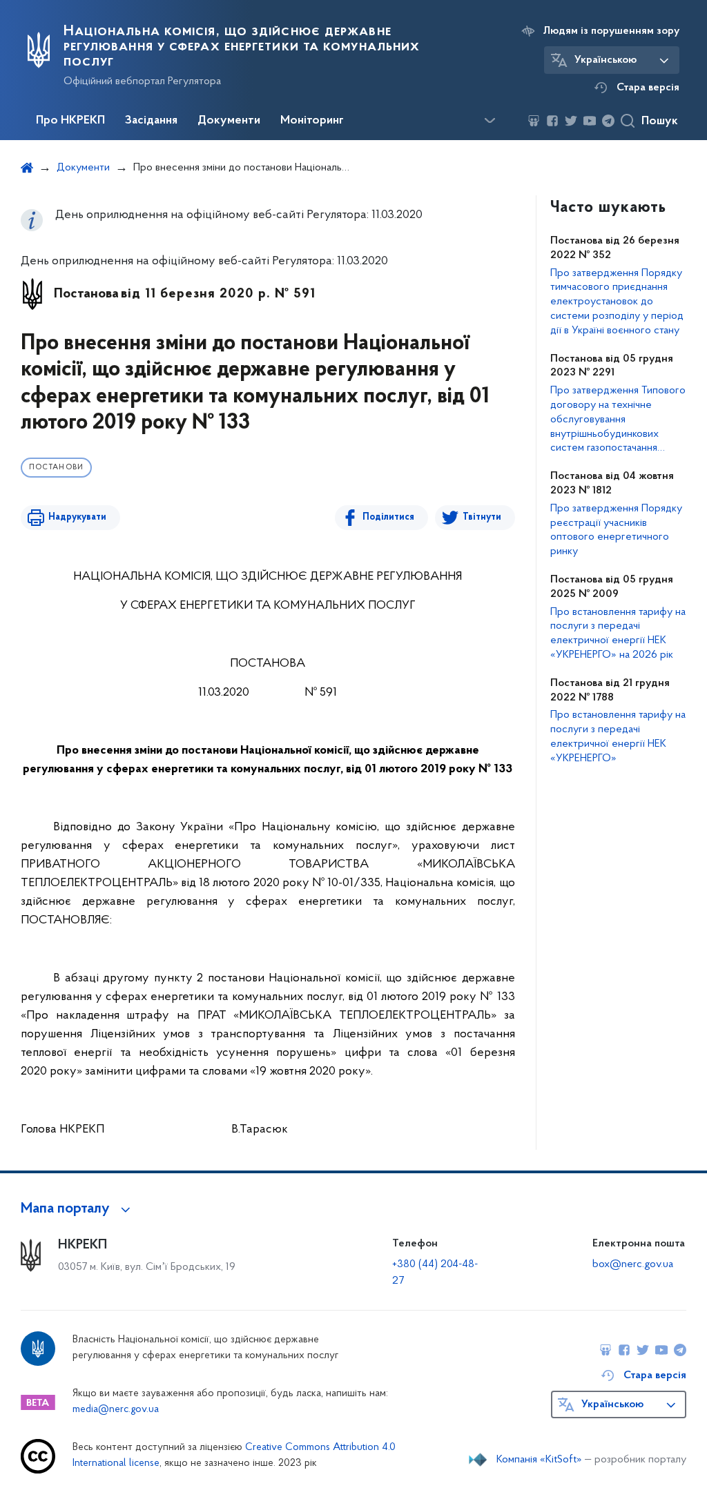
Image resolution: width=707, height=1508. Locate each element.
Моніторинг (312, 121)
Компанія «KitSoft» (539, 1459)
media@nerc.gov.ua (115, 1409)
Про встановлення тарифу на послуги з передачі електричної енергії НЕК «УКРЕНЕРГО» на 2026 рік (618, 633)
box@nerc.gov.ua (632, 1264)
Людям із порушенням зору (611, 31)
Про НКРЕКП (70, 121)
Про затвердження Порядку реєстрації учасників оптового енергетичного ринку (616, 530)
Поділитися (388, 517)
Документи (228, 121)
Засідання (151, 121)
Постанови (56, 467)
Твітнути (482, 517)
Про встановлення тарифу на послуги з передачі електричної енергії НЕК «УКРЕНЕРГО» (618, 736)
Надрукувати (77, 517)
